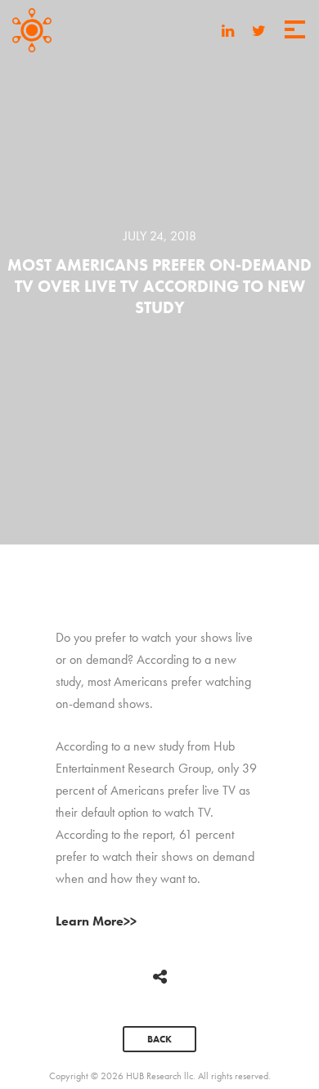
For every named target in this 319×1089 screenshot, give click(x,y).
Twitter (258, 32)
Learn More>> (96, 921)
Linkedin (228, 32)
